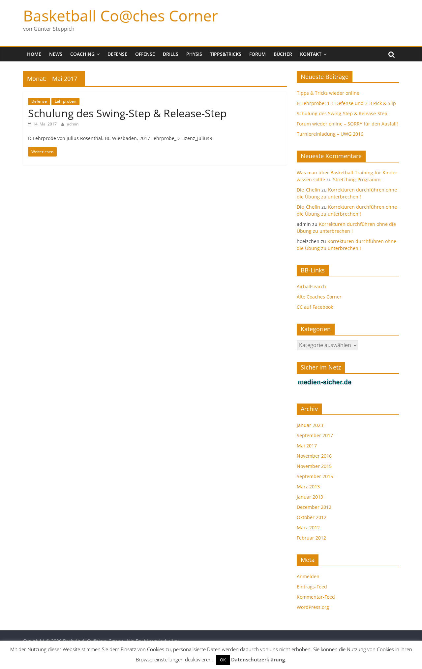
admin (72, 124)
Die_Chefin (308, 190)
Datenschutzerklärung (258, 659)
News (55, 54)
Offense (145, 54)
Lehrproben (65, 101)
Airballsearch (311, 286)
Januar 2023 (310, 425)
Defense (117, 54)
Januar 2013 (310, 497)
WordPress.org (313, 607)
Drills (170, 54)
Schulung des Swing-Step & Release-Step (127, 113)
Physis (194, 54)
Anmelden (308, 576)
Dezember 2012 (314, 507)
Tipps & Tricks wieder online (328, 93)
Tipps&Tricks (225, 54)
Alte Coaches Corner (319, 297)
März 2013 (308, 486)
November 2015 (314, 466)
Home (34, 54)
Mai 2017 (307, 445)
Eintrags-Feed (312, 586)
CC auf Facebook (315, 307)
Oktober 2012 (311, 517)
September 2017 (315, 435)
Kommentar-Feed (316, 597)
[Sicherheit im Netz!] (325, 382)
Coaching (82, 54)
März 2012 (308, 527)
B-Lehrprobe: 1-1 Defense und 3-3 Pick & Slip (346, 103)
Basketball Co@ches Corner (120, 15)
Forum (257, 54)
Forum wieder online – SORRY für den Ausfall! (347, 124)
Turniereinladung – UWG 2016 (330, 134)
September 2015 (315, 476)
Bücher (283, 54)
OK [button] (223, 660)
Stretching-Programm (356, 179)
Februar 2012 (311, 538)
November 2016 (314, 456)
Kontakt (310, 54)
